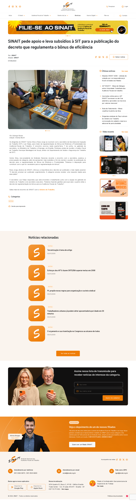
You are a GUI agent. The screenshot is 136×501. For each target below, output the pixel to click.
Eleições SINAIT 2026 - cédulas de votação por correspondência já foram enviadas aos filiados (114, 78)
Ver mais (125, 71)
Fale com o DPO (121, 472)
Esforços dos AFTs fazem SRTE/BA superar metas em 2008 (71, 270)
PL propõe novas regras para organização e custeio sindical (71, 291)
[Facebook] (9, 6)
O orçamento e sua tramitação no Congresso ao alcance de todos (73, 331)
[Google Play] (17, 489)
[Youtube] (20, 6)
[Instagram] (13, 6)
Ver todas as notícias (68, 353)
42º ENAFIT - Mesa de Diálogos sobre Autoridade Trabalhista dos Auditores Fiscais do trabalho (113, 88)
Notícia (11, 201)
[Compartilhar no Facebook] (96, 57)
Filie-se (106, 15)
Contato (124, 15)
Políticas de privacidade (115, 498)
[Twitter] (16, 6)
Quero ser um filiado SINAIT (21, 444)
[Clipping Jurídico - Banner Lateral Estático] (114, 187)
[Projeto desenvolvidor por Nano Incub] (127, 498)
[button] (41, 16)
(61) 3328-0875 (19, 475)
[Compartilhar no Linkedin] (99, 57)
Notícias (78, 15)
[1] (67, 36)
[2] (68, 36)
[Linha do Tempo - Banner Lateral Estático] (114, 210)
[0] (45, 130)
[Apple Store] (36, 489)
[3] (49, 130)
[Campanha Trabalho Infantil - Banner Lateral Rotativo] (114, 165)
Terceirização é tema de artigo (59, 250)
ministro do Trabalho (46, 190)
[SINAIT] (68, 6)
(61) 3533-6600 (31, 475)
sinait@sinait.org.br (69, 475)
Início (10, 15)
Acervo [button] (91, 15)
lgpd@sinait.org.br (121, 475)
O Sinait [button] (20, 15)
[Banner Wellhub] (68, 27)
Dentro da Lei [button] (62, 15)
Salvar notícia (120, 57)
